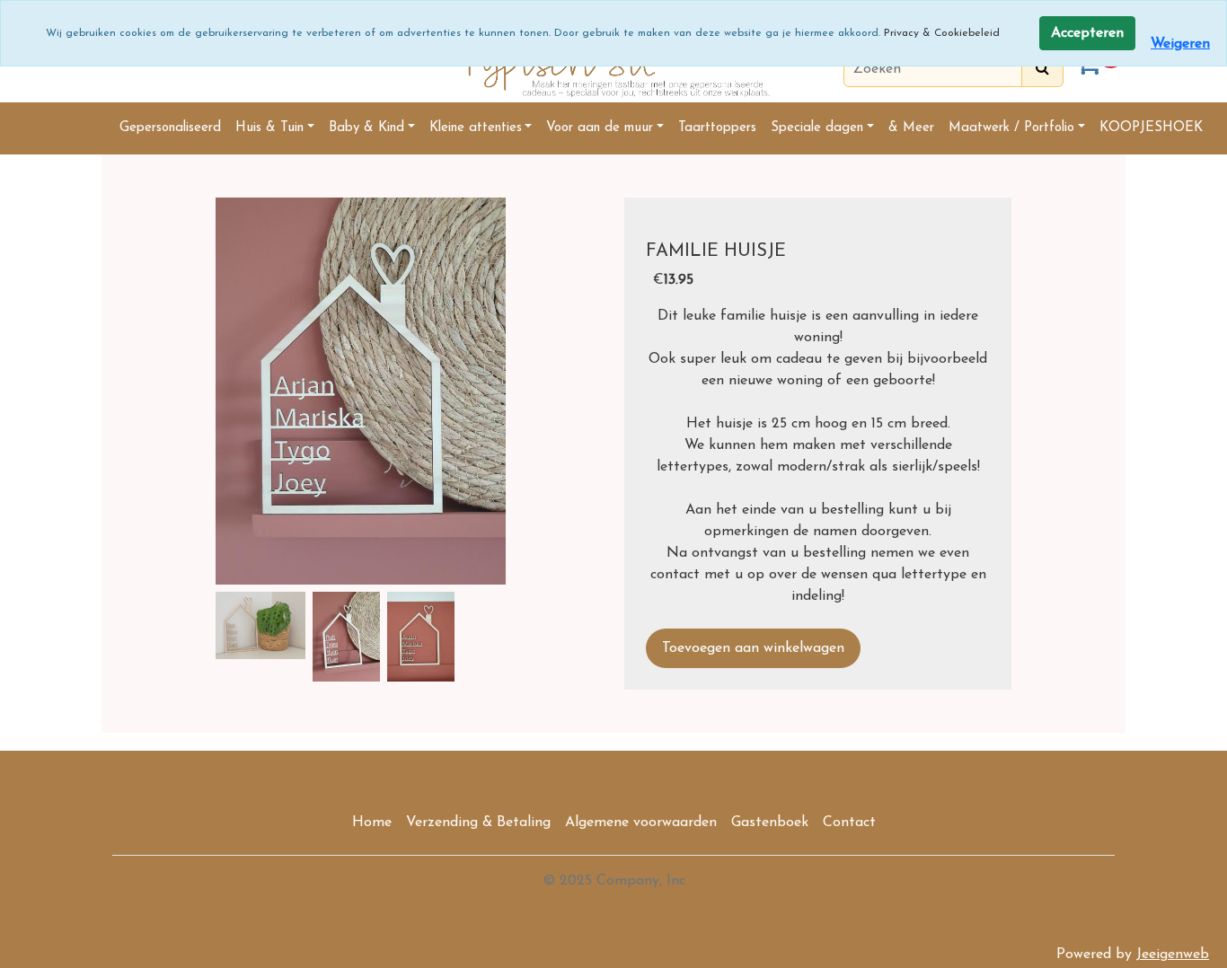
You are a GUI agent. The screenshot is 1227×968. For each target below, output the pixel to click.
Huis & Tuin (269, 128)
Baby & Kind (366, 128)
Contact (849, 822)
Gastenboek (769, 822)
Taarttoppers (717, 128)
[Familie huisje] (361, 391)
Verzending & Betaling (478, 822)
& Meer (911, 128)
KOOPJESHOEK (1151, 128)
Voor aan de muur (599, 128)
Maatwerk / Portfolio (1011, 128)
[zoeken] (1042, 69)
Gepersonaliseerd (170, 128)
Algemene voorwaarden (641, 822)
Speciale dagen (817, 128)
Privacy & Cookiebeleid (942, 33)
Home (372, 822)
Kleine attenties (475, 128)
